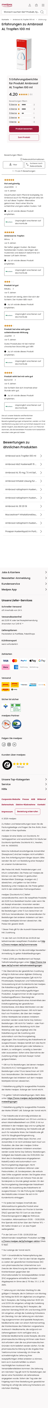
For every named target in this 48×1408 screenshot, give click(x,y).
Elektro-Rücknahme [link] (25, 804)
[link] (6, 724)
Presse (25, 799)
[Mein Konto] (29, 5)
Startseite (5, 19)
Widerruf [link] (41, 799)
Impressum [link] (7, 811)
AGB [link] (33, 799)
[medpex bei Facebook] (4, 744)
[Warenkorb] (36, 5)
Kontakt (41, 804)
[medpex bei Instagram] (9, 744)
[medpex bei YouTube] (14, 744)
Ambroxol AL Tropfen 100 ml (23, 19)
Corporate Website (11, 799)
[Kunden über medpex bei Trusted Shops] (16, 765)
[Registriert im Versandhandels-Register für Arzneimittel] (16, 707)
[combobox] (24, 12)
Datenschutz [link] (8, 804)
